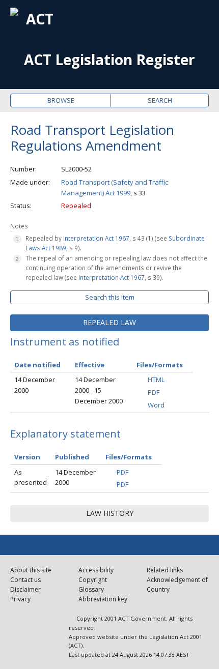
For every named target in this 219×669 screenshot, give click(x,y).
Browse (60, 100)
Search (160, 100)
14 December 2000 (34, 385)
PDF (153, 392)
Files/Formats (128, 456)
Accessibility (96, 570)
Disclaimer (25, 589)
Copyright (92, 579)
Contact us (25, 579)
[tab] (109, 322)
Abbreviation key (102, 599)
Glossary (91, 589)
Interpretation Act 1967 (96, 238)
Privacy (20, 599)
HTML (156, 379)
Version (27, 456)
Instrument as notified (64, 341)
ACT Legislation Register (109, 60)
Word (156, 405)
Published (72, 456)
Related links (165, 570)
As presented (30, 477)
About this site (30, 570)
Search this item (109, 297)
